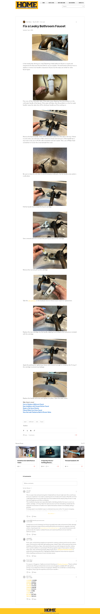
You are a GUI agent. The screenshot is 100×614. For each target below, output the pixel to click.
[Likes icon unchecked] (27, 516)
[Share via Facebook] (23, 430)
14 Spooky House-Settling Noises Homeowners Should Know (48, 462)
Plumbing (25, 425)
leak (37, 421)
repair (25, 421)
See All (82, 443)
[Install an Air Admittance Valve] (26, 452)
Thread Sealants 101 (72, 461)
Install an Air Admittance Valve (26, 462)
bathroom (31, 421)
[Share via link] (34, 430)
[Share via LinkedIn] (30, 430)
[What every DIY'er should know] (73, 452)
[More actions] (76, 22)
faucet (41, 421)
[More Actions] (76, 491)
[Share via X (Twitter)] (27, 430)
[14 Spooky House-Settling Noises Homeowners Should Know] (50, 452)
